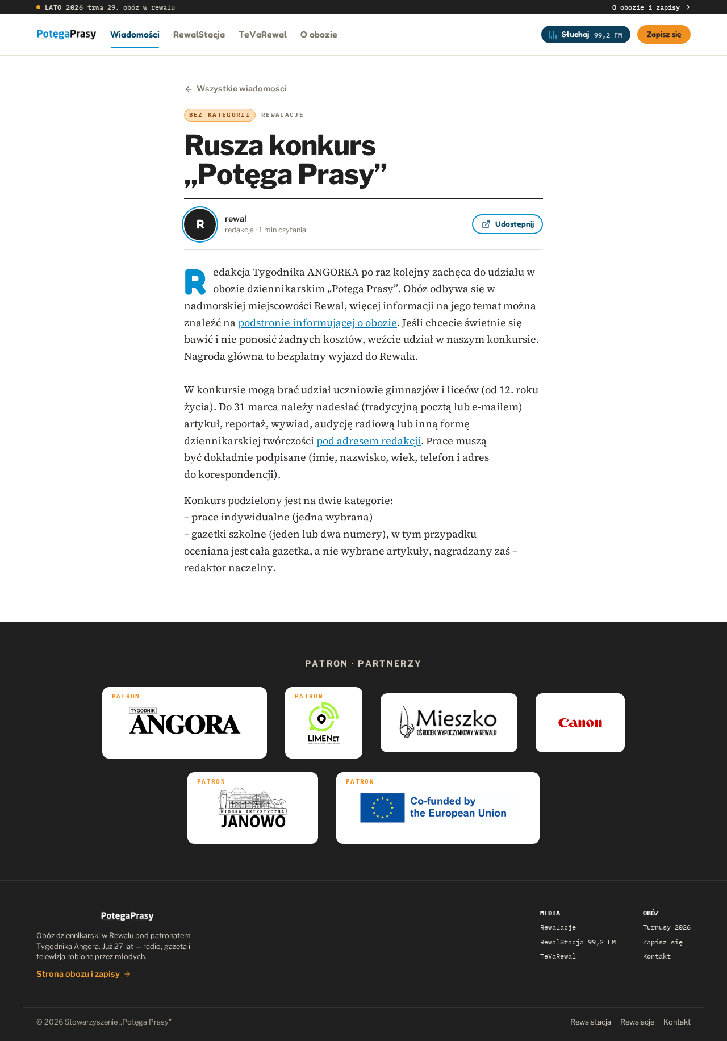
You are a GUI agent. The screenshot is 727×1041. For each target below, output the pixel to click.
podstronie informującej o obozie (317, 322)
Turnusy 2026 (667, 927)
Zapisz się (664, 34)
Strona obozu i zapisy (78, 974)
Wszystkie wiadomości (242, 89)
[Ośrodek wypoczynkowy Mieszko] (449, 722)
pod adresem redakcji (368, 441)
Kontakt (657, 956)
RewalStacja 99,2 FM (578, 942)
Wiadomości (135, 34)
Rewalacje (558, 927)
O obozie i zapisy (646, 7)
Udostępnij (514, 223)
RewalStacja (199, 34)
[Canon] (580, 722)
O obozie (318, 34)
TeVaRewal (263, 34)
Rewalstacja (590, 1022)
